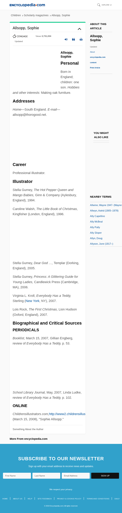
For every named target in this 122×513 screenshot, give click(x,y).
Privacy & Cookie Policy (69, 499)
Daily (117, 499)
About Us (17, 499)
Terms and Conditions (98, 499)
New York (32, 301)
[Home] (27, 5)
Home (5, 499)
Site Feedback (45, 499)
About (97, 57)
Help (30, 499)
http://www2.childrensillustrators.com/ (75, 414)
